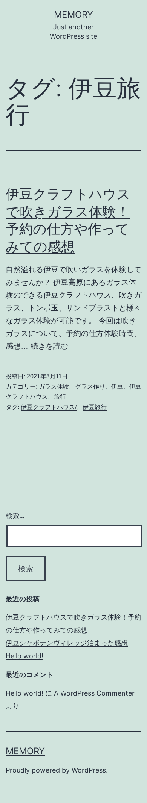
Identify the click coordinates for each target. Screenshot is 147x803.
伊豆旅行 (95, 407)
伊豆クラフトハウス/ (49, 407)
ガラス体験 (54, 386)
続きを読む (49, 346)
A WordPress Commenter (94, 693)
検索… (15, 516)
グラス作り (90, 386)
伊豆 (117, 386)
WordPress (89, 770)
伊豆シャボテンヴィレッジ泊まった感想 (67, 643)
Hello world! (24, 656)
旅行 (63, 396)
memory (73, 14)
